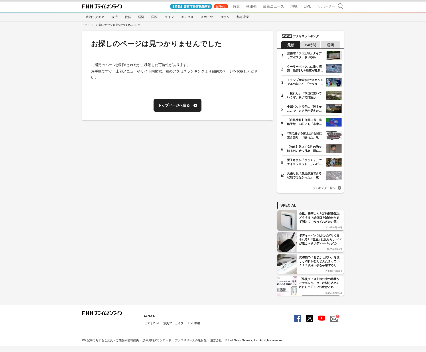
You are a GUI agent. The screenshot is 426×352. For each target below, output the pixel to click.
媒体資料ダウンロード (156, 340)
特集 (236, 6)
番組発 (251, 6)
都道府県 (243, 16)
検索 (340, 5)
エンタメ (187, 16)
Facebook (297, 318)
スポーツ (207, 16)
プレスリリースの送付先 (191, 340)
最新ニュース (273, 6)
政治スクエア (95, 16)
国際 (154, 16)
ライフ (169, 16)
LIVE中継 (194, 323)
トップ (85, 24)
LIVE (308, 6)
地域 (294, 6)
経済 (141, 16)
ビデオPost (151, 323)
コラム (224, 16)
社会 (128, 16)
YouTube (321, 318)
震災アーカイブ (173, 323)
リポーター (326, 6)
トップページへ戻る (174, 105)
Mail (333, 316)
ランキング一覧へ (323, 188)
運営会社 (216, 340)
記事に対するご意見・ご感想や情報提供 (113, 340)
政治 (114, 16)
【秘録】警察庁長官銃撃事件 (191, 6)
